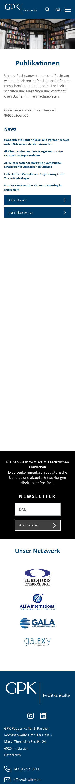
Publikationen (21, 212)
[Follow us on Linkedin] (43, 715)
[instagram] (31, 715)
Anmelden (29, 525)
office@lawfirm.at (27, 780)
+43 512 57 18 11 (26, 769)
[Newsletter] (58, 9)
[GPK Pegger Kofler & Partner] (20, 9)
